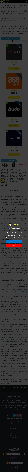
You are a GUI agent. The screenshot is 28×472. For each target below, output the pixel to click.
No (14, 245)
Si (14, 241)
